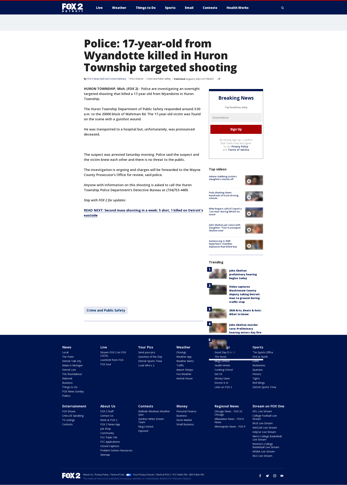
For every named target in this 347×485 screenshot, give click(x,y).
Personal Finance (186, 411)
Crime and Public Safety (159, 78)
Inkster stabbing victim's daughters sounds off (223, 178)
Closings (181, 352)
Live (103, 347)
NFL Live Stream (262, 411)
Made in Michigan (72, 365)
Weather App (184, 356)
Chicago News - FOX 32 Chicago (228, 413)
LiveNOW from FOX (111, 360)
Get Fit (218, 374)
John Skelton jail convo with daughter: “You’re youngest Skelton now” (225, 227)
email (282, 476)
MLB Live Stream (262, 423)
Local (65, 352)
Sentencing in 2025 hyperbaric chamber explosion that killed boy (223, 243)
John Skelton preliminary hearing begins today (243, 274)
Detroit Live (69, 369)
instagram (275, 476)
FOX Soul (105, 364)
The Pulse (68, 356)
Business (67, 382)
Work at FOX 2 (108, 420)
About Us (107, 406)
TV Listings (68, 420)
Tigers (256, 378)
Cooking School (224, 369)
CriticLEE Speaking (72, 415)
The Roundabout (72, 374)
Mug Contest (222, 361)
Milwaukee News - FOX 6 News (229, 420)
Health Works (222, 365)
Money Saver (222, 378)
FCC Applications (110, 441)
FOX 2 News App (110, 424)
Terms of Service (238, 149)
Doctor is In (221, 382)
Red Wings (258, 382)
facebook (260, 476)
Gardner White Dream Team (151, 420)
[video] (254, 180)
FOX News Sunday (73, 391)
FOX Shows (69, 411)
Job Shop (105, 428)
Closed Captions (109, 446)
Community (107, 433)
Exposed (143, 431)
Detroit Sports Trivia (150, 361)
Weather (183, 347)
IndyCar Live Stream (264, 432)
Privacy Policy (240, 146)
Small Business (185, 424)
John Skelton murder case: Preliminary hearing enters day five (245, 328)
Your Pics (145, 347)
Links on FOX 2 (223, 387)
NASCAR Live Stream (264, 427)
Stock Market (184, 420)
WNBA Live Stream (263, 451)
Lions (255, 361)
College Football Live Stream (264, 417)
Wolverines (258, 365)
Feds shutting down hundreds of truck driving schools (224, 195)
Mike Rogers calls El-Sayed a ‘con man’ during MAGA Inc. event (225, 211)
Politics (66, 395)
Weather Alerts (185, 361)
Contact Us (106, 415)
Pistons (256, 374)
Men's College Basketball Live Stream (267, 438)
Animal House (184, 378)
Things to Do (70, 387)
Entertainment (74, 406)
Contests (67, 424)
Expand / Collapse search (282, 7)
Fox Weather (183, 374)
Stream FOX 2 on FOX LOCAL (113, 354)
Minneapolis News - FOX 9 (230, 426)
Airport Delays (184, 369)
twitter (267, 476)
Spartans (257, 369)
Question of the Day (150, 356)
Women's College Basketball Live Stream (265, 445)
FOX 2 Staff (106, 411)
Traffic (180, 365)
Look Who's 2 (146, 365)
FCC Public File (108, 437)
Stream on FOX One (268, 406)
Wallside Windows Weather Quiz (154, 413)
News (66, 347)
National (67, 378)
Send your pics (146, 352)
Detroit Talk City (71, 361)
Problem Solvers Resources (116, 450)
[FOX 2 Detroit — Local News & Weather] (74, 7)
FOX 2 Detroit (136, 78)
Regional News (227, 406)
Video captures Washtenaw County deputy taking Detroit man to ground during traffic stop (244, 294)
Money (181, 406)
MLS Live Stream (262, 456)
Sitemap (105, 454)
